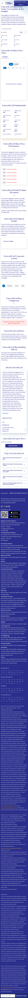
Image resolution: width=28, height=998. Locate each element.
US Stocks (24, 547)
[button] (14, 458)
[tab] (4, 68)
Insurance (23, 553)
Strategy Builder (5, 594)
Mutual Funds (13, 545)
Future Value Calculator (7, 581)
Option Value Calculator (13, 586)
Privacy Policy (22, 661)
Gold (9, 631)
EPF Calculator (19, 579)
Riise (25, 592)
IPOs (12, 630)
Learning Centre (15, 612)
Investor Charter (5, 659)
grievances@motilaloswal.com (8, 806)
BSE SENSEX (9, 563)
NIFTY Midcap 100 (20, 565)
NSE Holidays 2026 (5, 637)
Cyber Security (5, 663)
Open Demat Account (17, 653)
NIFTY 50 (3, 563)
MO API (21, 592)
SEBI (7, 649)
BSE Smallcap (22, 563)
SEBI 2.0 (9, 661)
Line (11, 64)
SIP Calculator (4, 571)
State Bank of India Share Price (9, 600)
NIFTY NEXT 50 (11, 565)
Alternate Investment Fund (8, 549)
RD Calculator (20, 571)
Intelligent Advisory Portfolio (13, 547)
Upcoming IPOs (5, 545)
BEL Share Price (11, 608)
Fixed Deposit (17, 551)
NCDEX (10, 649)
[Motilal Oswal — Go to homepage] (7, 3)
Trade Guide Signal (14, 592)
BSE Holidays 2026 (15, 637)
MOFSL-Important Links (19, 649)
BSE (2, 649)
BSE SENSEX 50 (14, 567)
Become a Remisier (19, 620)
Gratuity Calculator (19, 581)
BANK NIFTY (15, 563)
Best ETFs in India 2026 (21, 641)
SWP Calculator (11, 579)
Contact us (4, 624)
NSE (4, 649)
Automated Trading (19, 633)
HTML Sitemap (13, 663)
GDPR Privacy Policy (15, 659)
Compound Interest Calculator (9, 573)
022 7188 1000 (4, 540)
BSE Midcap (4, 565)
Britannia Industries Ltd (7, 606)
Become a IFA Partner (7, 620)
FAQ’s (9, 624)
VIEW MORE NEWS (12, 445)
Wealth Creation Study (7, 655)
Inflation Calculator (16, 585)
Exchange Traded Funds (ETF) (12, 553)
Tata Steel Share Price (19, 598)
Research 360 (4, 592)
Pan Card (6, 645)
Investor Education (6, 653)
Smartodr (3, 661)
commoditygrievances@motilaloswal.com (11, 848)
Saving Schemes (21, 645)
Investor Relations (5, 651)
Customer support (22, 624)
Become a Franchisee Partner (19, 618)
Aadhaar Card (13, 645)
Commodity (16, 631)
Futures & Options (5, 630)
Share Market (4, 557)
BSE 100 (8, 567)
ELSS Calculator (11, 583)
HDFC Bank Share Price (6, 598)
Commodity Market (14, 557)
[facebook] (2, 507)
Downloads (24, 659)
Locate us (13, 624)
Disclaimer (14, 651)
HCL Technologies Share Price (15, 604)
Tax (2, 645)
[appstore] (14, 512)
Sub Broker (4, 631)
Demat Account (20, 628)
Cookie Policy (21, 651)
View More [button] (5, 413)
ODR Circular (15, 661)
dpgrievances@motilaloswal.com (9, 808)
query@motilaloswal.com (7, 528)
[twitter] (4, 507)
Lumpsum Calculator (12, 575)
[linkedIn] (9, 507)
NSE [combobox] (21, 32)
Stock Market (11, 628)
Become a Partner (5, 618)
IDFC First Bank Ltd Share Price (12, 602)
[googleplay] (14, 516)
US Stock (24, 630)
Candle (16, 64)
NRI (12, 631)
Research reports (5, 612)
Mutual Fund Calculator (13, 577)
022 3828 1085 (4, 530)
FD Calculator (12, 571)
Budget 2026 (4, 628)
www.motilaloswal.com (6, 987)
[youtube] (7, 507)
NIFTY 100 (3, 567)
